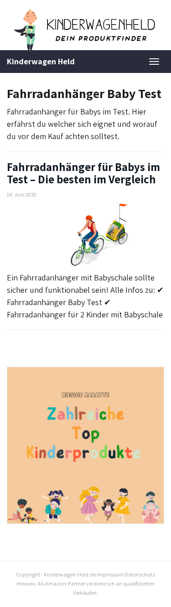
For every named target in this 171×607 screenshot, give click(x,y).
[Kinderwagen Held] (85, 29)
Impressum (110, 574)
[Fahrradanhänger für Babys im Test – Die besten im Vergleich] (85, 235)
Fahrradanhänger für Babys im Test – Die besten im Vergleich (83, 173)
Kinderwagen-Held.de (70, 574)
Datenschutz (139, 574)
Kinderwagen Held (41, 61)
